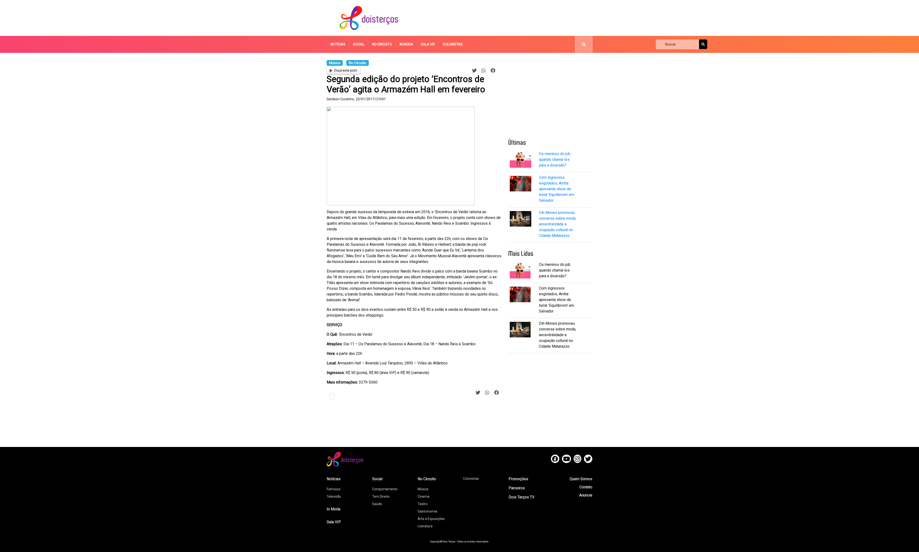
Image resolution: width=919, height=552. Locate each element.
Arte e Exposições (431, 519)
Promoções (518, 479)
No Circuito (382, 44)
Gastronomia (427, 511)
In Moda (406, 44)
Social (358, 44)
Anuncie (585, 495)
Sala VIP (428, 44)
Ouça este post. (346, 70)
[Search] (703, 44)
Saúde (377, 504)
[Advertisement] (505, 18)
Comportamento (385, 489)
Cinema (423, 496)
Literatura (425, 526)
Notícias (338, 44)
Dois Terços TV (521, 497)
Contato (585, 487)
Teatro (423, 504)
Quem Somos (581, 479)
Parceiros (517, 488)
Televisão (334, 496)
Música (423, 489)
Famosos (334, 489)
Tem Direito (381, 496)
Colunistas (453, 44)
